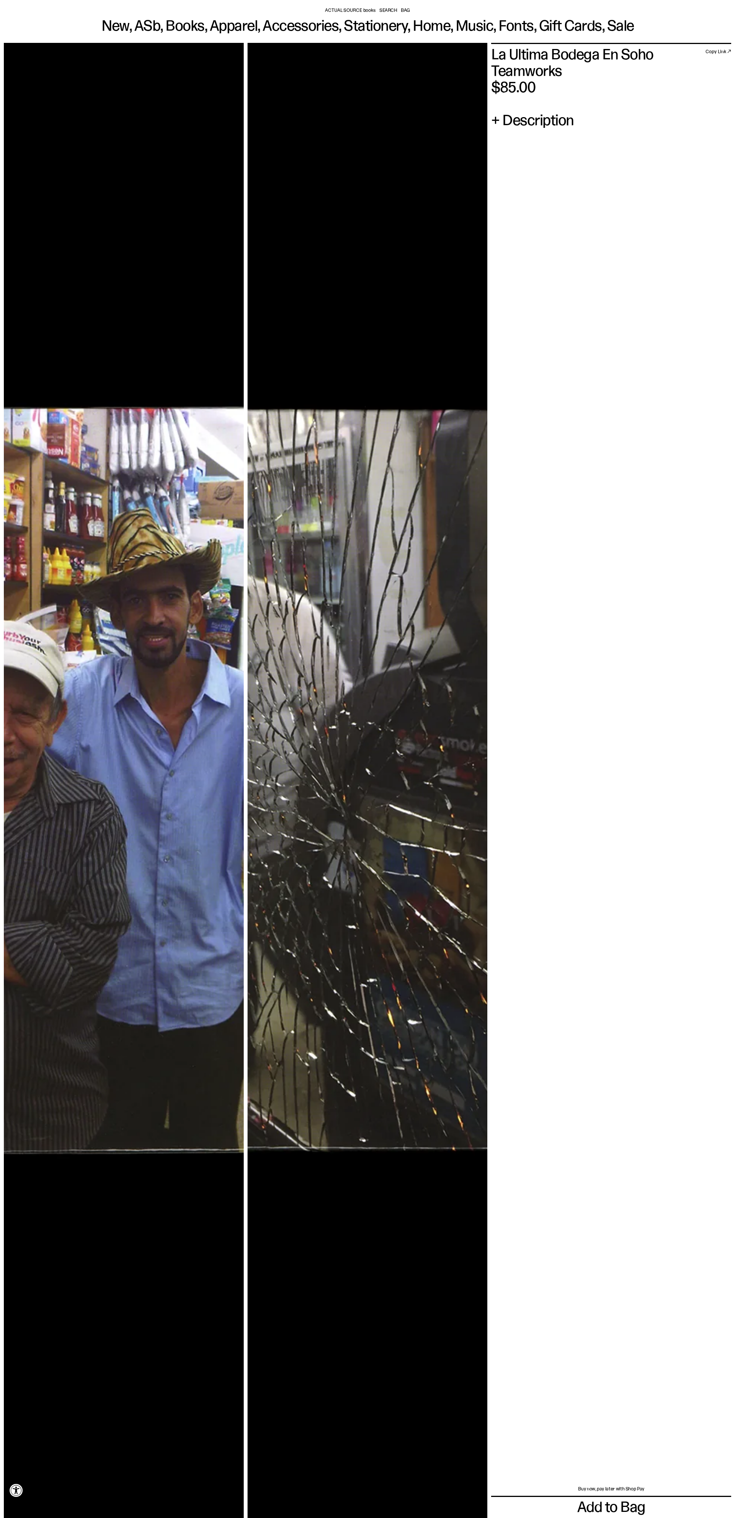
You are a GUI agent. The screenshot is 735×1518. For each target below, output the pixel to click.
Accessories (300, 27)
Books (184, 27)
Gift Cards (570, 27)
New (115, 27)
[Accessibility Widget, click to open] (16, 1490)
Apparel (233, 27)
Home (431, 27)
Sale (620, 27)
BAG (405, 10)
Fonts (515, 27)
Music (474, 27)
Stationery (375, 27)
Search (388, 10)
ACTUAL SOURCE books (350, 10)
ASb (147, 27)
